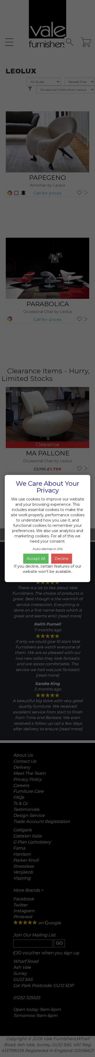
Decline (62, 558)
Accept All (36, 558)
